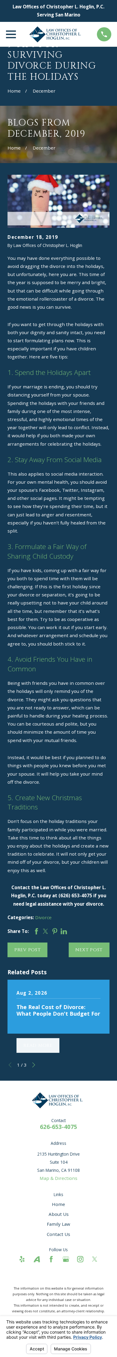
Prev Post (27, 950)
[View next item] (33, 1064)
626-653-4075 (58, 1127)
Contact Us (58, 1234)
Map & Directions (58, 1178)
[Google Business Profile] (66, 1259)
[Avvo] (37, 1259)
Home (58, 1204)
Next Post (89, 950)
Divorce (43, 917)
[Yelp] (22, 1259)
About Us (59, 1214)
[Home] (56, 34)
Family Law (58, 1224)
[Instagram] (80, 1259)
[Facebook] (51, 1259)
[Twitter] (95, 1259)
